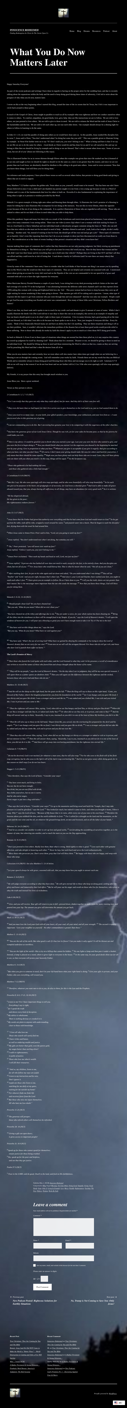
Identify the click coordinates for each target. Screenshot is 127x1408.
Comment (37, 1216)
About (114, 31)
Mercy (66, 1188)
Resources (96, 31)
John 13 (44, 1188)
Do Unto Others (63, 1186)
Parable (71, 1188)
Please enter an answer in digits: (45, 1271)
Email (68, 1240)
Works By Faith (53, 1191)
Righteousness (79, 1188)
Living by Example (54, 1188)
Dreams (87, 31)
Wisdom (45, 1191)
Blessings (54, 1186)
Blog (79, 31)
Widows (39, 1191)
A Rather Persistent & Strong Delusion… (25, 1365)
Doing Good (73, 1186)
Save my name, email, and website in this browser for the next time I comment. (61, 1265)
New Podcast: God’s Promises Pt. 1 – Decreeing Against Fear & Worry (62, 1371)
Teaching (87, 1188)
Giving (86, 1186)
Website (36, 1253)
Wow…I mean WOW (17, 1362)
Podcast (106, 31)
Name (36, 1240)
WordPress (113, 1393)
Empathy (80, 1186)
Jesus (39, 1188)
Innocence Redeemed (24, 30)
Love (62, 1188)
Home (72, 31)
